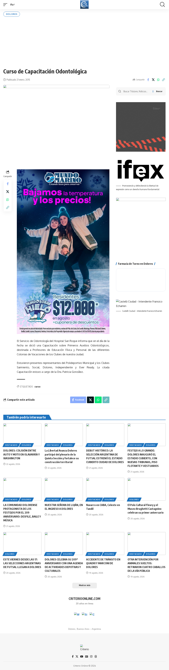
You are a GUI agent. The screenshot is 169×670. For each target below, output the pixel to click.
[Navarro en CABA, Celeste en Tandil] (105, 489)
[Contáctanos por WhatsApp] (76, 615)
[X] (77, 656)
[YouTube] (81, 656)
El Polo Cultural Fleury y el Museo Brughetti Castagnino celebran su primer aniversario (146, 508)
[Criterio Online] (84, 4)
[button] (6, 4)
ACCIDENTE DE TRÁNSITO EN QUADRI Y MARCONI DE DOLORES (103, 563)
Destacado (11, 445)
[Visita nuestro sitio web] (84, 615)
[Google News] (86, 656)
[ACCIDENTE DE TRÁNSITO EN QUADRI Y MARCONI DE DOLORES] (105, 543)
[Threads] (96, 656)
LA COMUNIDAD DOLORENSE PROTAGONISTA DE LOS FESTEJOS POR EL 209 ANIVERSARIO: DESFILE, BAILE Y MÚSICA (22, 512)
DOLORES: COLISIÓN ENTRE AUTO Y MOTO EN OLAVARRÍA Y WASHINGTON (21, 454)
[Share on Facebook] (148, 79)
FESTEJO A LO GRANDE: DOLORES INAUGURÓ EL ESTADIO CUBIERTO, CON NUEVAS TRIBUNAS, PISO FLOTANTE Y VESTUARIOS (143, 458)
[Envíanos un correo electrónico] (92, 615)
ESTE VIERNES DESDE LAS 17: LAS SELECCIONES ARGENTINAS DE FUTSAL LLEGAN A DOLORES (22, 563)
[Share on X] (153, 79)
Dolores (11, 14)
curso (37, 386)
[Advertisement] (84, 42)
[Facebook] (72, 656)
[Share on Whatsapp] (158, 79)
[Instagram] (91, 656)
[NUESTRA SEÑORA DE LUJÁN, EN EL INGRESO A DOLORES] (64, 489)
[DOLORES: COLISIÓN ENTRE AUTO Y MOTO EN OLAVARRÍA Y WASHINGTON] (22, 434)
